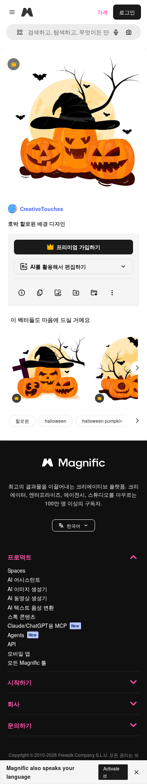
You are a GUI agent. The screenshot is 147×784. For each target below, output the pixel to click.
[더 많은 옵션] (111, 292)
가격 (102, 12)
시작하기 (20, 682)
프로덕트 (20, 557)
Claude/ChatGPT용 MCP (44, 625)
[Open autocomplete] (16, 32)
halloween (55, 420)
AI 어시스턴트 (24, 579)
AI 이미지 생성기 (27, 589)
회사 (14, 703)
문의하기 (20, 725)
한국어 (73, 525)
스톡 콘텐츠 (21, 616)
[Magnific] (73, 464)
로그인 (127, 12)
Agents (22, 635)
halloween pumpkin (102, 420)
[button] (73, 525)
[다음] (137, 368)
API (12, 644)
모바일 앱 (19, 653)
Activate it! (111, 772)
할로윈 (22, 420)
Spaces (16, 570)
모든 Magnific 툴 (27, 662)
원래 (43, 65)
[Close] (136, 772)
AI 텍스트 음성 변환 (31, 607)
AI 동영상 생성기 (27, 598)
